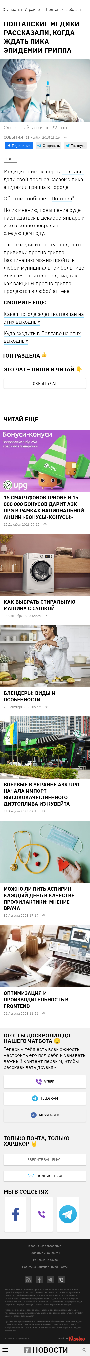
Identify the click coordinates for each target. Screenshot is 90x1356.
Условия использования (44, 1246)
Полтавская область (65, 9)
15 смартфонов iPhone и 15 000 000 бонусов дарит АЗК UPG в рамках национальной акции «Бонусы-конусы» (44, 507)
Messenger (49, 1115)
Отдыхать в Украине (21, 9)
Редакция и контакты (45, 1253)
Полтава (62, 198)
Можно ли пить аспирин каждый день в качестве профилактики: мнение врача (39, 898)
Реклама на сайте (45, 1260)
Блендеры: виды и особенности (30, 696)
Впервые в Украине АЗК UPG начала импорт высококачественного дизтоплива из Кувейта (42, 794)
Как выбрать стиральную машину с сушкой (40, 605)
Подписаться (49, 1176)
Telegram (49, 1098)
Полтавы (73, 171)
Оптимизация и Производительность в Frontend (36, 999)
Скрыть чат (45, 383)
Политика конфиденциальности (45, 1267)
